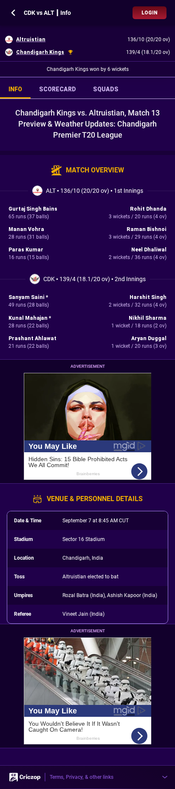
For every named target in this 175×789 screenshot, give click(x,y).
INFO (15, 89)
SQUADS (106, 89)
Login (149, 13)
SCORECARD (57, 89)
